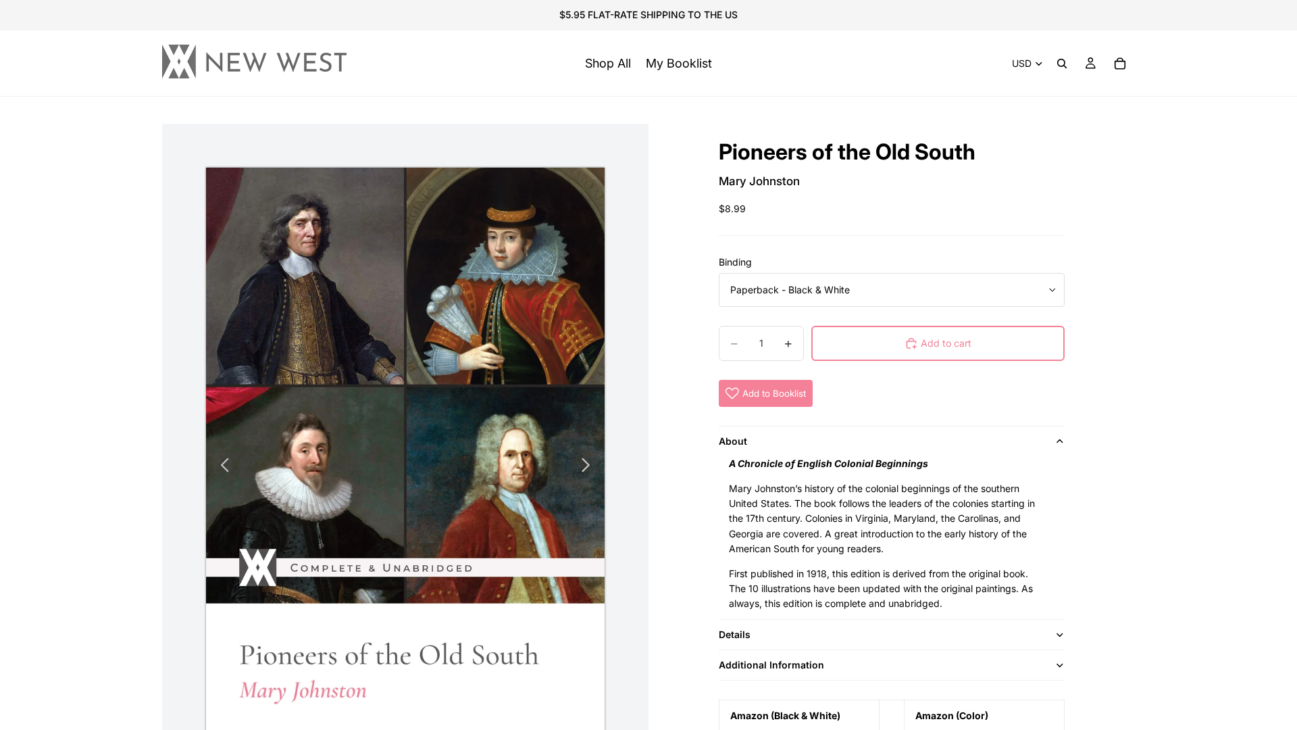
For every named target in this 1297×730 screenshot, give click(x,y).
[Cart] (1120, 63)
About (733, 441)
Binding (735, 262)
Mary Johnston (759, 181)
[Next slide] (589, 467)
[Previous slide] (221, 467)
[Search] (1062, 63)
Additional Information (771, 665)
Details (735, 634)
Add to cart (946, 343)
